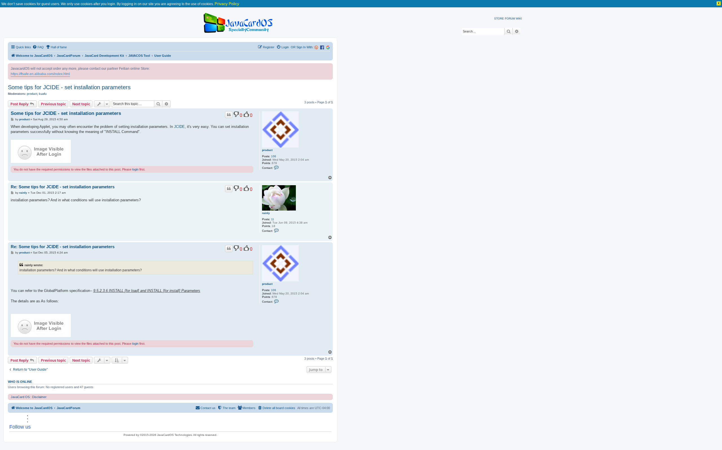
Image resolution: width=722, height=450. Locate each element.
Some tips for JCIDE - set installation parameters (69, 87)
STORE (499, 18)
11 (272, 219)
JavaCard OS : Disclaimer (29, 397)
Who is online (20, 381)
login (135, 169)
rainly (266, 213)
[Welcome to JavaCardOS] (238, 22)
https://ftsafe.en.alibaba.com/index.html (40, 74)
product (32, 93)
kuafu (43, 93)
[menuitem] (38, 47)
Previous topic (53, 103)
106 (273, 156)
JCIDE (179, 126)
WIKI (519, 18)
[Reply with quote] (228, 114)
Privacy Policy (227, 3)
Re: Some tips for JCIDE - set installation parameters (63, 186)
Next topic (81, 103)
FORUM (510, 18)
